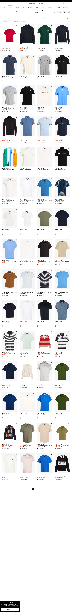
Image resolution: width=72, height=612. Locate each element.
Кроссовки (30, 7)
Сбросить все (23, 21)
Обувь (24, 7)
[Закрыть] (10, 21)
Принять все (10, 609)
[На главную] (36, 4)
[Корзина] (68, 4)
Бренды (10, 7)
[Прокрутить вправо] (62, 18)
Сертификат (65, 7)
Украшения (58, 7)
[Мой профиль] (61, 4)
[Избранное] (66, 4)
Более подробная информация (13, 605)
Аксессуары (50, 7)
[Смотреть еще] (39, 488)
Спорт (43, 7)
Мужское (10, 3)
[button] (10, 606)
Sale (5, 7)
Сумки (37, 7)
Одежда (17, 7)
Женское (4, 3)
